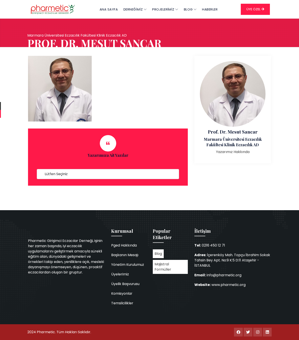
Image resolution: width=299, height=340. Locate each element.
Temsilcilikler (122, 303)
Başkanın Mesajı (124, 254)
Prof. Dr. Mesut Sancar (233, 132)
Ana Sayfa (109, 9)
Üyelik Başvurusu (125, 283)
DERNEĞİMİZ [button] (133, 9)
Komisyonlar (121, 293)
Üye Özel (253, 9)
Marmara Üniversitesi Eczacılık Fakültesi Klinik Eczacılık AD (233, 142)
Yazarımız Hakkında (233, 151)
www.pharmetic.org (228, 284)
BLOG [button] (189, 9)
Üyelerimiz (120, 274)
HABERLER (210, 9)
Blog (158, 253)
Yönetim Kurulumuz (127, 264)
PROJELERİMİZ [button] (163, 9)
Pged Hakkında (124, 245)
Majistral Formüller (163, 267)
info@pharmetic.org (224, 275)
